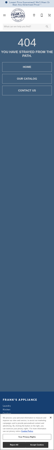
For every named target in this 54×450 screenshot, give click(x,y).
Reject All (14, 445)
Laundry (7, 406)
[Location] (34, 15)
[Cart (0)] (49, 15)
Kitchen (6, 410)
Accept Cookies (37, 445)
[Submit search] (47, 26)
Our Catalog (27, 78)
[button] (4, 15)
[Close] (51, 418)
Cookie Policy (27, 431)
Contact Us (27, 90)
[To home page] (18, 15)
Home (27, 66)
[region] (27, 432)
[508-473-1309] (41, 15)
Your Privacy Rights (27, 437)
